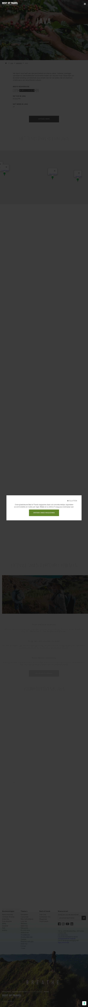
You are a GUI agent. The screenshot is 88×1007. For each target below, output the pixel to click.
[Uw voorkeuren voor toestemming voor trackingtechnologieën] (84, 1003)
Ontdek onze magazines (44, 513)
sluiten (73, 501)
